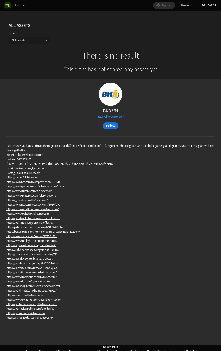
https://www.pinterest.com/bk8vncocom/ (31, 195)
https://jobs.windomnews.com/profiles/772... (32, 254)
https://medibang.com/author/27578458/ (31, 236)
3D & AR (211, 5)
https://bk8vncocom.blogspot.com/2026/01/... (33, 204)
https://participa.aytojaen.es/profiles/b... (29, 223)
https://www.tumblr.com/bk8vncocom (29, 191)
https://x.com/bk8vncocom (22, 177)
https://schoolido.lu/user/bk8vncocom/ (29, 318)
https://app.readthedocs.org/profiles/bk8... (31, 245)
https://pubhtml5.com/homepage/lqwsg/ (31, 290)
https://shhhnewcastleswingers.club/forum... (32, 250)
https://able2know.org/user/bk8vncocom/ (31, 272)
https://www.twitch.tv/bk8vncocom (27, 213)
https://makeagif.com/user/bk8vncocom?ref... (33, 286)
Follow (110, 126)
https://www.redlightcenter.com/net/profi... (31, 241)
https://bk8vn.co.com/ (110, 117)
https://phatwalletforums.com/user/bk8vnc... (33, 218)
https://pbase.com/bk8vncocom (25, 313)
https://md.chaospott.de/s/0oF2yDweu (29, 259)
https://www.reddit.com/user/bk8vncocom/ (32, 209)
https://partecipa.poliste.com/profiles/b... (30, 308)
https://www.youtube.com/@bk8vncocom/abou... (35, 186)
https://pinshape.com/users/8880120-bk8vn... (33, 263)
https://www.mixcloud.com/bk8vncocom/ (31, 277)
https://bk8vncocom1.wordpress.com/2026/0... (33, 182)
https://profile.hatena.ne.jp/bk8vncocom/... (31, 304)
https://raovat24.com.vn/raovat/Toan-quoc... (32, 268)
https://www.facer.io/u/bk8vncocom (28, 281)
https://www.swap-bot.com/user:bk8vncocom (34, 299)
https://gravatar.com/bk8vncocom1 (27, 200)
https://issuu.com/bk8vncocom (25, 295)
